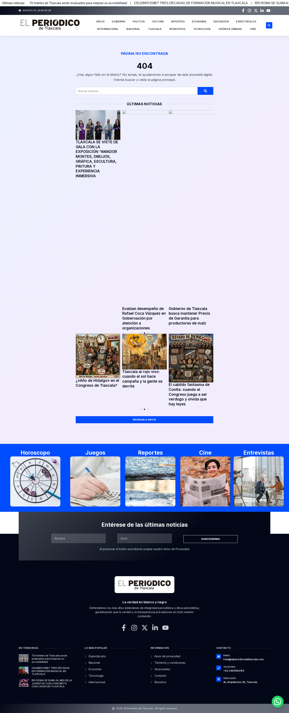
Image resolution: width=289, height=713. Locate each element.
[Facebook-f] (243, 11)
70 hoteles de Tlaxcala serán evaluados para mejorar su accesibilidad (78, 3)
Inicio (100, 21)
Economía (199, 21)
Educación (221, 21)
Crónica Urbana (230, 28)
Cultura (158, 21)
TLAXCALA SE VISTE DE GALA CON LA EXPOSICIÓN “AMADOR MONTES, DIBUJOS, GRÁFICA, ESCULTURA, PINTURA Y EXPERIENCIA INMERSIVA (97, 159)
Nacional (133, 28)
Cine (253, 28)
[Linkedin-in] (262, 11)
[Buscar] (205, 91)
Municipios (177, 28)
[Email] (218, 656)
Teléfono (229, 666)
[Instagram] (249, 11)
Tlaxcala (155, 28)
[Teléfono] (218, 667)
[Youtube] (268, 11)
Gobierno (118, 21)
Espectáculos (246, 21)
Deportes (178, 21)
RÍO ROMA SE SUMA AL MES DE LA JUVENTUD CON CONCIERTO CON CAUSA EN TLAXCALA (52, 683)
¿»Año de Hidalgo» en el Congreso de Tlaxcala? (97, 383)
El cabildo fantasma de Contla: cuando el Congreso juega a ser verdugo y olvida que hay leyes (189, 394)
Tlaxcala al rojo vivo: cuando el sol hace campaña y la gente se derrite (142, 378)
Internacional (108, 28)
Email (226, 655)
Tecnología (202, 28)
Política (139, 21)
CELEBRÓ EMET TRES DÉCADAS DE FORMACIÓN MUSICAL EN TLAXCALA (191, 3)
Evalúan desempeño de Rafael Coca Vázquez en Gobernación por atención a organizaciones (144, 318)
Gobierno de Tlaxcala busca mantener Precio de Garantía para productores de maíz (189, 315)
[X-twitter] (256, 11)
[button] (269, 25)
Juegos (95, 452)
